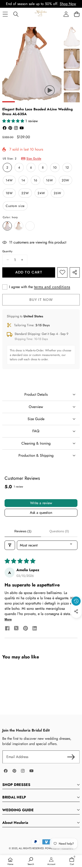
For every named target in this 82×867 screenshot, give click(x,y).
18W (9, 193)
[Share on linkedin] (34, 629)
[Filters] (10, 545)
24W (41, 193)
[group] (72, 37)
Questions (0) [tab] (59, 531)
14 (23, 180)
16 (35, 180)
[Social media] (76, 611)
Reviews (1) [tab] (22, 531)
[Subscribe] (71, 756)
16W (49, 180)
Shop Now (68, 3)
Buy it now (41, 299)
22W (25, 193)
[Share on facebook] (7, 629)
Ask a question (41, 512)
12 (67, 167)
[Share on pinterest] (25, 629)
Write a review (41, 503)
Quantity (7, 251)
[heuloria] (41, 14)
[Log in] (66, 14)
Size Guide (33, 158)
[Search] (16, 14)
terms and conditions (52, 286)
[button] (77, 14)
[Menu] (5, 14)
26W (57, 193)
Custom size (15, 206)
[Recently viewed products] (76, 601)
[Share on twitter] (16, 629)
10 (55, 167)
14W (9, 180)
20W (65, 180)
